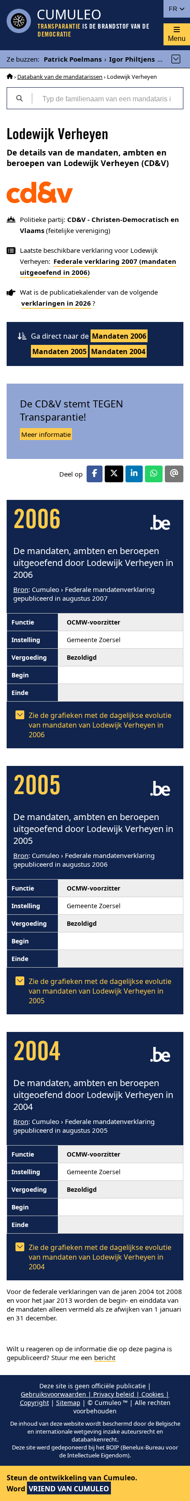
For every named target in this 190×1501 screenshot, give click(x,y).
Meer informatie (46, 434)
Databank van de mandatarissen (60, 77)
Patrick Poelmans (73, 59)
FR (174, 8)
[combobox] (107, 98)
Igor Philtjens (132, 59)
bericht (104, 1357)
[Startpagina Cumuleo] (10, 77)
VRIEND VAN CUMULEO (69, 1489)
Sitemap (68, 1402)
